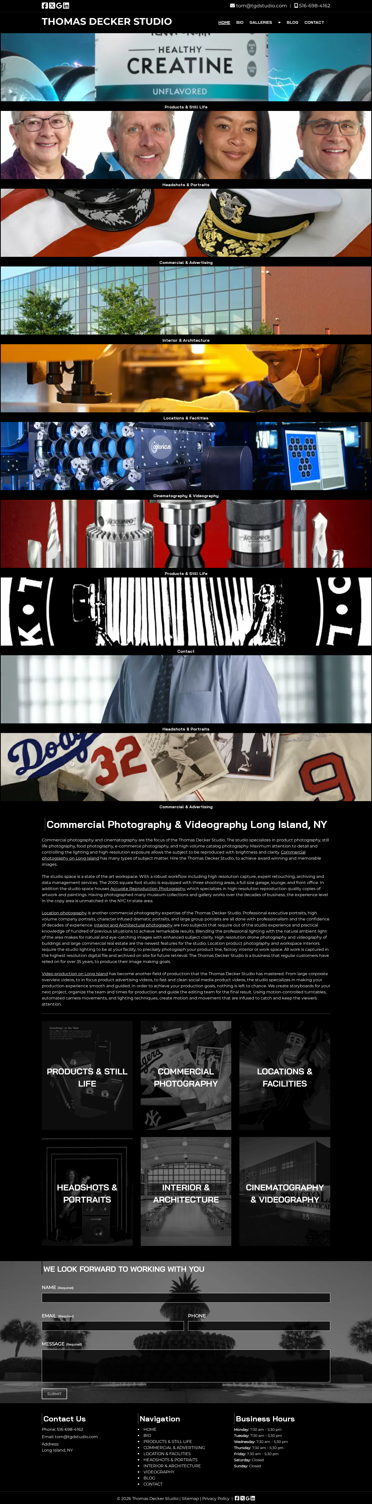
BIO (239, 22)
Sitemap (190, 1498)
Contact (186, 651)
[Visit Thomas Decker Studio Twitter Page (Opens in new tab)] (52, 5)
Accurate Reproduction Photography (147, 888)
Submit (54, 1394)
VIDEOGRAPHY (158, 1472)
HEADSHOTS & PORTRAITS (87, 1193)
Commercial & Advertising (186, 262)
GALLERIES (261, 22)
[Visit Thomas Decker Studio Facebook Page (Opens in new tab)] (45, 5)
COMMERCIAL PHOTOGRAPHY (186, 1077)
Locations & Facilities (186, 417)
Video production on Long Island (75, 973)
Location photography (64, 913)
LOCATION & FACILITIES (167, 1453)
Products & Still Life (186, 106)
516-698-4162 (314, 6)
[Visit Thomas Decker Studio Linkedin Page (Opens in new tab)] (66, 5)
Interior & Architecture (186, 340)
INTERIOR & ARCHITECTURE (186, 1193)
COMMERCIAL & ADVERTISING (174, 1447)
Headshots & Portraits (186, 184)
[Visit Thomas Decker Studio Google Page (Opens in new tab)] (59, 6)
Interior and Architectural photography (133, 925)
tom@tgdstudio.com (261, 6)
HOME (224, 22)
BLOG (292, 22)
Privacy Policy (216, 1498)
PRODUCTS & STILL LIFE (87, 1077)
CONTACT (314, 22)
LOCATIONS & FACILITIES (285, 1077)
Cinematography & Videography (186, 495)
